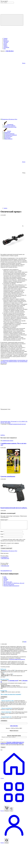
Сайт (2, 536)
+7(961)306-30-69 (5, 565)
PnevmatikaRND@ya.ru (6, 570)
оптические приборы (8, 360)
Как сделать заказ (7, 581)
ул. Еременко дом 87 (13, 680)
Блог (4, 48)
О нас (4, 576)
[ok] (11, 608)
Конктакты (6, 41)
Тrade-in (5, 46)
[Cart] (11, 118)
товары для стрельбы (18, 361)
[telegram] (11, 619)
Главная (5, 38)
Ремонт (5, 44)
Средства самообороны (8, 476)
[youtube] (11, 641)
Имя (2, 531)
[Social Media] (24, 641)
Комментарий (4, 519)
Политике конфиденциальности (17, 659)
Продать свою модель (8, 584)
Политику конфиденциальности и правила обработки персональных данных (12, 743)
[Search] (12, 20)
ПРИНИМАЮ (4, 696)
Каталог (5, 39)
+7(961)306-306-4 (9, 51)
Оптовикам (6, 47)
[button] (11, 74)
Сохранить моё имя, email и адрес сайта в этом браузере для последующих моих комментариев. (13, 540)
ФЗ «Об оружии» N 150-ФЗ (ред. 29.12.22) (13, 583)
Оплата (5, 43)
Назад (23, 172)
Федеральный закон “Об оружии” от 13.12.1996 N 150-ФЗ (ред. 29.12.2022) (14, 422)
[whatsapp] (11, 630)
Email (2, 534)
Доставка (5, 42)
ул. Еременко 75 (4, 557)
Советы (5, 208)
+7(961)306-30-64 (5, 558)
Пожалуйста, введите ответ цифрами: (10, 543)
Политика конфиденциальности (11, 585)
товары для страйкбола (7, 361)
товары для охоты (17, 360)
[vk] (11, 597)
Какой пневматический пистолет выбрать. (14, 508)
